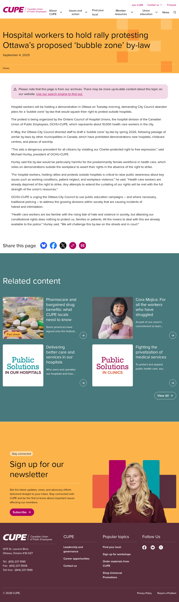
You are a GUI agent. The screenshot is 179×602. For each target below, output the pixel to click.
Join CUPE (137, 5)
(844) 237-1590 (24, 570)
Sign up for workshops (117, 554)
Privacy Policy (144, 593)
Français (171, 5)
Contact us (70, 566)
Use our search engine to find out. (59, 94)
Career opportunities (76, 559)
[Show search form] (174, 12)
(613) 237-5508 (18, 566)
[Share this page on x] (63, 246)
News (165, 12)
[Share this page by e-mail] (82, 246)
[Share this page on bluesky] (43, 246)
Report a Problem (166, 593)
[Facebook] (144, 547)
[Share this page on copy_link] (72, 246)
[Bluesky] (153, 547)
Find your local (112, 547)
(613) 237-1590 (17, 561)
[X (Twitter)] (161, 547)
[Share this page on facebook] (53, 246)
